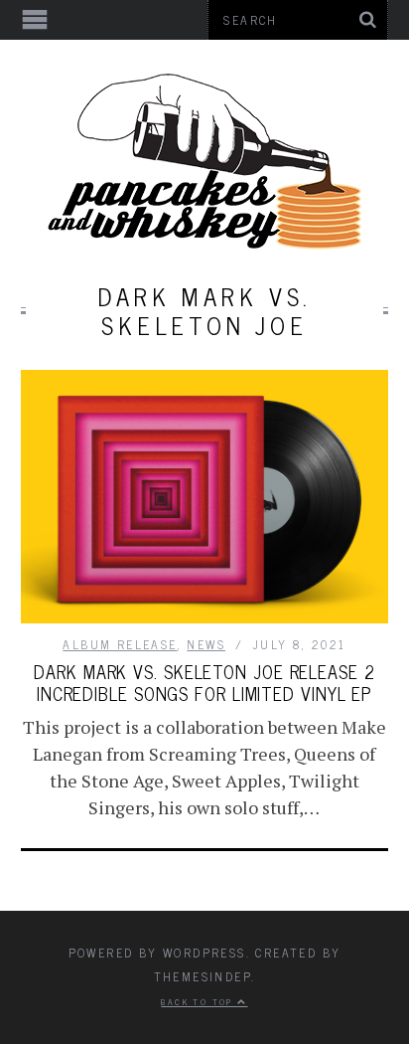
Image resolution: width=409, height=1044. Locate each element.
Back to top (199, 1001)
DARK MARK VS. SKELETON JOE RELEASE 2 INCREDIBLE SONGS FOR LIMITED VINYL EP (204, 682)
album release (120, 644)
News (206, 644)
